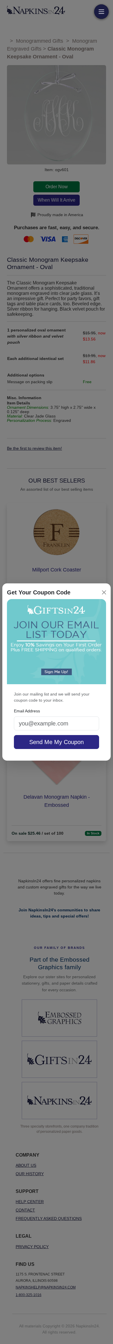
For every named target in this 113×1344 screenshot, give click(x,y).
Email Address (27, 711)
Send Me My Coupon (56, 742)
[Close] (104, 592)
